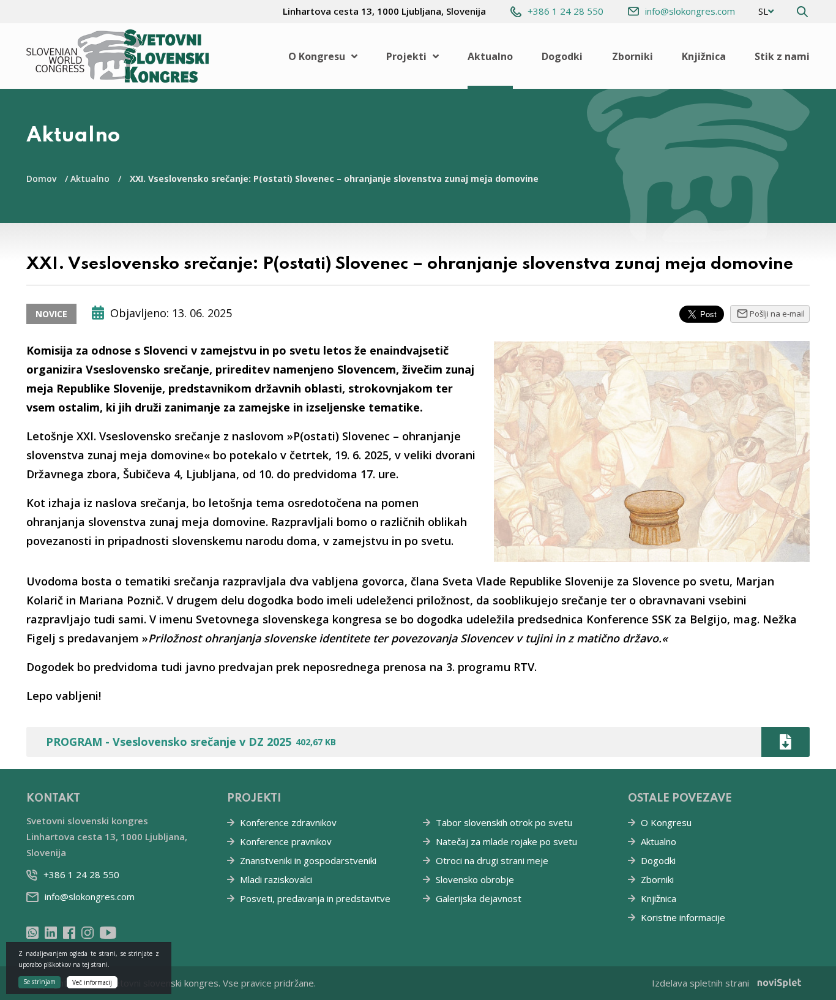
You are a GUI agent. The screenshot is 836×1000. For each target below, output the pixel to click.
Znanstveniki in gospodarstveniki (308, 860)
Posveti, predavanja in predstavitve (315, 898)
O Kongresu (316, 56)
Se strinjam (39, 981)
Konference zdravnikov (288, 822)
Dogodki (562, 56)
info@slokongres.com (690, 11)
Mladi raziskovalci (276, 879)
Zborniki (632, 56)
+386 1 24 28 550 (565, 11)
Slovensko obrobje (475, 879)
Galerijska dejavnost (478, 898)
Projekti (406, 56)
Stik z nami (782, 56)
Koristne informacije (683, 917)
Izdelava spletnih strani (700, 983)
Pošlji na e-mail (777, 313)
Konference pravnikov (286, 841)
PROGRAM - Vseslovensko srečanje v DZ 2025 (191, 741)
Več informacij (92, 981)
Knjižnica (704, 56)
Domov (41, 178)
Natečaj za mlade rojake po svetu (506, 841)
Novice (51, 314)
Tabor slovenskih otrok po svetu (504, 822)
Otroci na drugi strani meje (492, 860)
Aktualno (490, 56)
